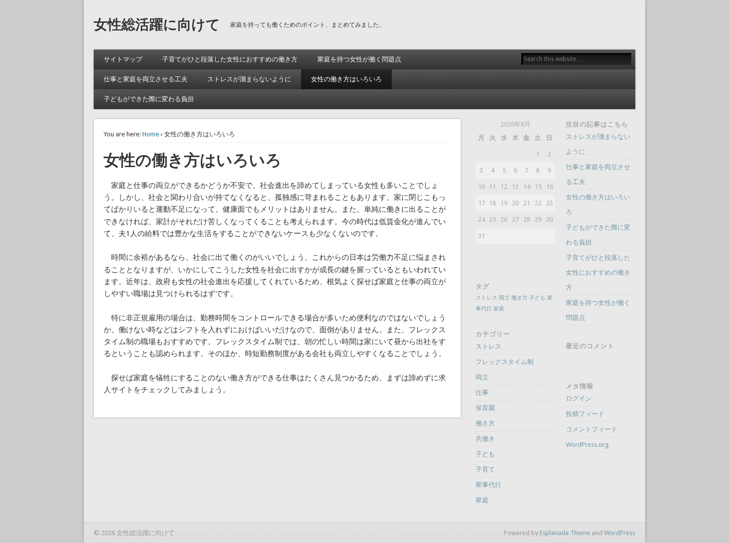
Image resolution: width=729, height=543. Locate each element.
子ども (537, 298)
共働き (485, 438)
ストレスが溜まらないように (249, 79)
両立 (504, 298)
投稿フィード (585, 414)
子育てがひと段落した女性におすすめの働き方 (230, 59)
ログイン (579, 398)
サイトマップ (123, 59)
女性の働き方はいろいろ (346, 79)
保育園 (485, 408)
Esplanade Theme (565, 533)
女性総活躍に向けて (157, 24)
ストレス (486, 298)
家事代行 (488, 484)
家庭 (498, 308)
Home (150, 134)
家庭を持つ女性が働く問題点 (359, 59)
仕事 (482, 392)
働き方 (519, 298)
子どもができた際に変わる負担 (149, 99)
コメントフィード (591, 429)
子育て (485, 469)
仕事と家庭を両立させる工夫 (145, 79)
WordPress (619, 533)
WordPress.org (587, 444)
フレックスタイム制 (505, 361)
